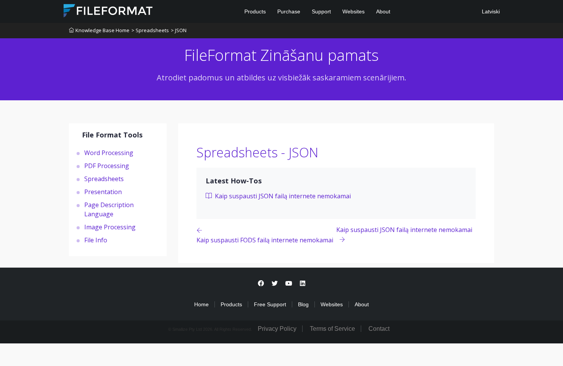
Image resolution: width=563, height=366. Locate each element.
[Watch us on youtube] (289, 283)
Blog (303, 304)
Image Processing (110, 227)
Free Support (270, 304)
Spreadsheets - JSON (257, 152)
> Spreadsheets (150, 30)
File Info (95, 240)
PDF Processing (106, 166)
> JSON (179, 30)
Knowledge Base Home (102, 30)
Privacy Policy (277, 328)
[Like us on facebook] (261, 283)
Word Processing (108, 153)
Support (321, 11)
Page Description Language (109, 209)
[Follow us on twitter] (275, 283)
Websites (353, 11)
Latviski (490, 11)
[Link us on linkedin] (302, 283)
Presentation (103, 192)
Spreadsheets (104, 179)
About (383, 11)
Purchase (288, 11)
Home (201, 304)
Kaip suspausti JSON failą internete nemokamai (282, 196)
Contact (379, 328)
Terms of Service (332, 328)
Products (255, 11)
